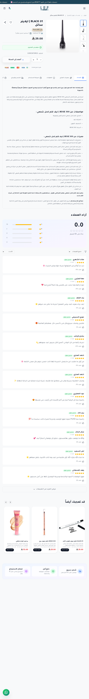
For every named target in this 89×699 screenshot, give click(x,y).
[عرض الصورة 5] (83, 52)
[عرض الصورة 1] (83, 23)
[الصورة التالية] (49, 36)
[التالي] (6, 502)
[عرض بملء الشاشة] (49, 23)
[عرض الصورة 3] (83, 37)
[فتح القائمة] (84, 8)
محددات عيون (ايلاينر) (73, 15)
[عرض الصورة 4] (83, 45)
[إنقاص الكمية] (41, 60)
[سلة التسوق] (4, 8)
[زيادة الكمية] (33, 60)
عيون (85, 15)
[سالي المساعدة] (9, 8)
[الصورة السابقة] (76, 36)
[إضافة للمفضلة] (10, 22)
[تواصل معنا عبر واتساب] (6, 692)
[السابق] (10, 502)
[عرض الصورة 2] (83, 30)
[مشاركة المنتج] (4, 22)
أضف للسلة (65, 549)
